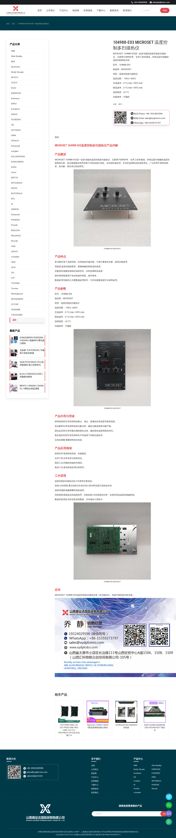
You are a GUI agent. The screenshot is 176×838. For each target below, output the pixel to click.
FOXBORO (16, 119)
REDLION (15, 230)
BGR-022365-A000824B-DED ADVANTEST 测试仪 (154, 727)
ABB (13, 51)
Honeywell (15, 146)
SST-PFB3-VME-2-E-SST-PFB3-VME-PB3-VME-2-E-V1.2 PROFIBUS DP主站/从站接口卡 (69, 730)
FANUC (14, 114)
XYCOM (14, 304)
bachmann (15, 67)
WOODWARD (17, 299)
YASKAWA (15, 309)
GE (12, 125)
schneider (15, 257)
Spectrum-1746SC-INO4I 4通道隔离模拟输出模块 (97, 726)
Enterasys (15, 98)
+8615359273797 (152, 123)
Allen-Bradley (16, 56)
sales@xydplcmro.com (161, 2)
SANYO (14, 251)
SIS (12, 272)
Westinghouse (17, 294)
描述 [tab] (57, 137)
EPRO (14, 104)
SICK (13, 267)
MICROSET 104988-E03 (124, 53)
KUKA (13, 167)
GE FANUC (16, 130)
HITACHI (15, 141)
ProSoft (14, 225)
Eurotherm (15, 109)
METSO (14, 177)
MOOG (14, 188)
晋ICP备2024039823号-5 (111, 835)
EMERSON (16, 93)
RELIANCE (16, 236)
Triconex (14, 288)
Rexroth (14, 241)
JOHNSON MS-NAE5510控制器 (126, 726)
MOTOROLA (16, 193)
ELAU (13, 88)
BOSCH (14, 77)
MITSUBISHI (16, 183)
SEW (13, 262)
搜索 (165, 10)
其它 (120, 104)
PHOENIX (15, 220)
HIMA (13, 135)
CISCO (14, 82)
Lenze (13, 172)
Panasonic (15, 214)
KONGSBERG (17, 162)
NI (12, 204)
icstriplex (15, 151)
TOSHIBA (15, 283)
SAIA (13, 246)
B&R (13, 61)
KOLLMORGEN (18, 156)
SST (13, 278)
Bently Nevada (17, 72)
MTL (13, 199)
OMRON (15, 209)
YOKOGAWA (16, 315)
